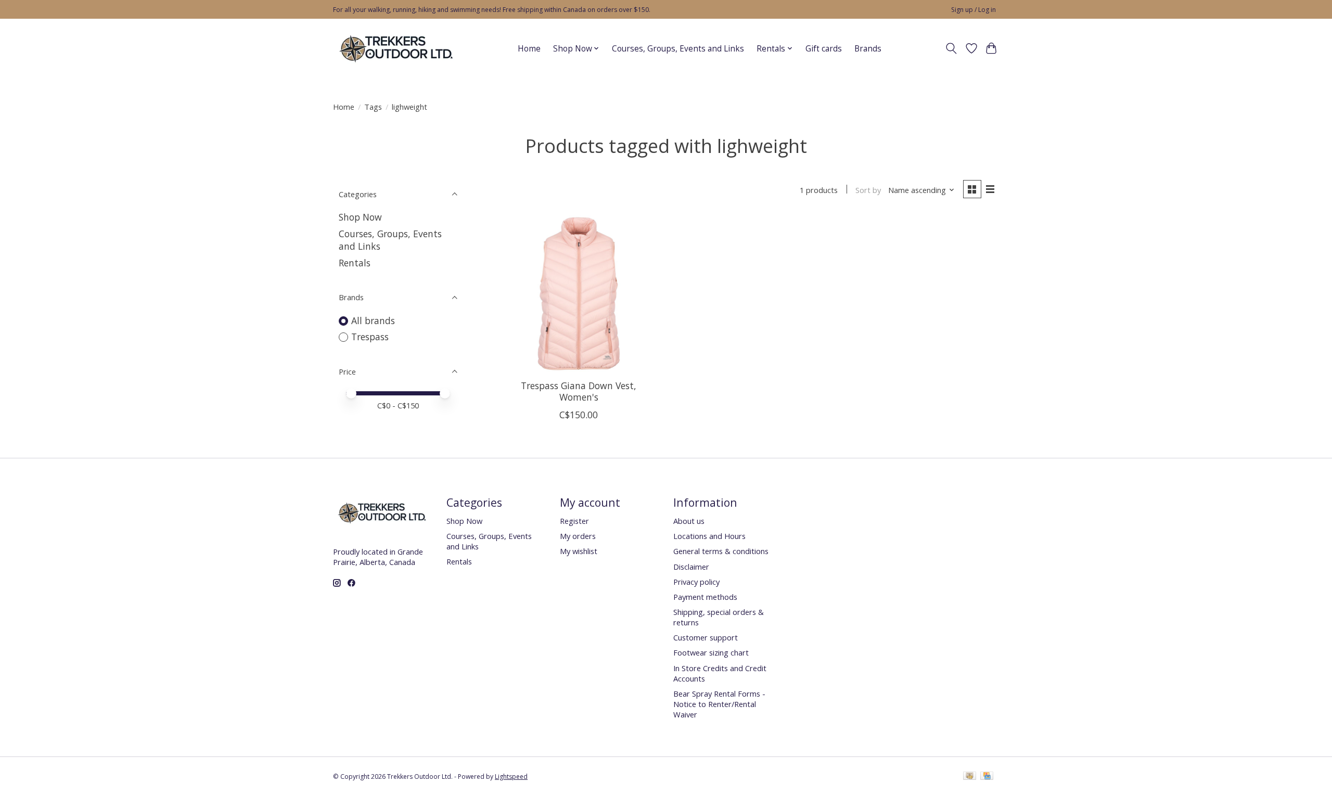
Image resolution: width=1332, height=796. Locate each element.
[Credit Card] (986, 777)
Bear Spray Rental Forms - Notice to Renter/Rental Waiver (719, 704)
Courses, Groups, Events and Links (678, 48)
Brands (867, 48)
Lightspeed (511, 776)
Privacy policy (696, 581)
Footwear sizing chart (711, 652)
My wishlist (578, 551)
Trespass (370, 336)
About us (689, 521)
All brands (373, 320)
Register (574, 521)
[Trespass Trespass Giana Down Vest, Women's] (579, 293)
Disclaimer (691, 566)
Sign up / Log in (973, 9)
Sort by (868, 190)
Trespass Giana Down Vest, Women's (578, 391)
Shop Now (360, 217)
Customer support (705, 637)
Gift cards (823, 48)
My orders (578, 536)
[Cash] (969, 777)
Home (529, 48)
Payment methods (705, 597)
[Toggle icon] (951, 48)
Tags (373, 106)
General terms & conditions (721, 551)
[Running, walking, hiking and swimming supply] (396, 48)
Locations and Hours (709, 536)
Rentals (354, 262)
